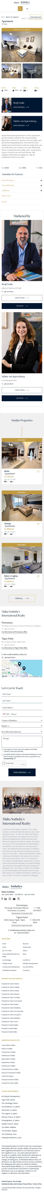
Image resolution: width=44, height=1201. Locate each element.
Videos (25, 951)
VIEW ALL (19, 598)
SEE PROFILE (19, 306)
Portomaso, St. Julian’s (9, 1110)
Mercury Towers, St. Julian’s (11, 1117)
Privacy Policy (27, 1184)
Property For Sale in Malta (10, 1083)
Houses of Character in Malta (11, 1073)
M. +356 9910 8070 (8, 657)
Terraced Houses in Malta (10, 1069)
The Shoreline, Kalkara (9, 1131)
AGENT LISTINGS (20, 298)
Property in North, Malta (9, 1032)
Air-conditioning (22, 185)
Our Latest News (7, 894)
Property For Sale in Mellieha (11, 1018)
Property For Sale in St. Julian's (11, 1015)
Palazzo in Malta (7, 1049)
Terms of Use (37, 1184)
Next (40, 46)
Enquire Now (35, 17)
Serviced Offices (28, 967)
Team (4, 947)
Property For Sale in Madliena (11, 1008)
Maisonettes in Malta (8, 1059)
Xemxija (7, 523)
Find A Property (7, 1181)
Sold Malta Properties (9, 970)
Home (4, 944)
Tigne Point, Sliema (8, 1100)
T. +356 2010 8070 (8, 645)
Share (6, 168)
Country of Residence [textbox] (9, 720)
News (24, 954)
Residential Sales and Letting (12, 1184)
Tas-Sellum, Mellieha (9, 1127)
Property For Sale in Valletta (10, 987)
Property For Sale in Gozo (10, 1022)
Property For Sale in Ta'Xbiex (11, 997)
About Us (26, 944)
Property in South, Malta (9, 1028)
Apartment (9, 473)
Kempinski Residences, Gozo (11, 1138)
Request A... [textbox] (6, 725)
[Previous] (4, 457)
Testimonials (27, 947)
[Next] (39, 457)
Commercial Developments (11, 967)
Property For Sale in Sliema (10, 984)
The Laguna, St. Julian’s (9, 1114)
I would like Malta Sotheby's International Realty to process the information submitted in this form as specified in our (23, 756)
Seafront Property (7, 1076)
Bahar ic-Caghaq (11, 576)
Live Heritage (6, 960)
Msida (6, 471)
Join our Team (30, 894)
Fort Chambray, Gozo (9, 1134)
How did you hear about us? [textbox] (11, 731)
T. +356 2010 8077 (8, 291)
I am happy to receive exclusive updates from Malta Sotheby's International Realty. (20, 750)
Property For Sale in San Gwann (12, 1001)
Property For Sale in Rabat (10, 1004)
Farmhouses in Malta (8, 1066)
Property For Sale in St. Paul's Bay (12, 1011)
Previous (4, 46)
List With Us (19, 894)
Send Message (19, 107)
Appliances (22, 190)
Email (24, 168)
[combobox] (6, 714)
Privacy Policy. (9, 758)
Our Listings (17, 1181)
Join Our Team (7, 951)
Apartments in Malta (8, 1062)
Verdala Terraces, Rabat (10, 1124)
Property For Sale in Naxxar (10, 994)
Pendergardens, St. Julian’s (11, 1120)
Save (40, 168)
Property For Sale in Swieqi (10, 991)
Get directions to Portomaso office (14, 632)
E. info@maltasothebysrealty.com (14, 654)
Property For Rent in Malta (10, 1080)
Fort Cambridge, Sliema (10, 1103)
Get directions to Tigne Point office (15, 648)
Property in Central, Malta (10, 1025)
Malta (23, 18)
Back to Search (12, 17)
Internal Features (22, 180)
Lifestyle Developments (30, 963)
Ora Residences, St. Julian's (11, 1107)
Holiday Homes (7, 963)
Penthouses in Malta (8, 1055)
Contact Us (26, 970)
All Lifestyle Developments (11, 1096)
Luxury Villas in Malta (8, 1045)
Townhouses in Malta (8, 1052)
